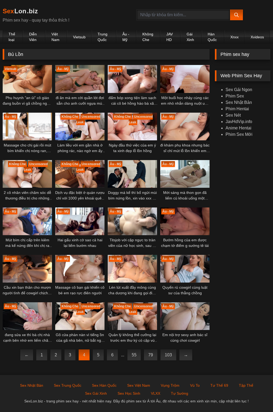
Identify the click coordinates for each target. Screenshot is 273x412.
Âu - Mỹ (125, 37)
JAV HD (169, 37)
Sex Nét (233, 115)
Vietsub (79, 37)
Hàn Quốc (212, 37)
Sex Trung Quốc (67, 385)
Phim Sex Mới (239, 134)
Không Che (147, 37)
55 (134, 355)
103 (168, 355)
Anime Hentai (238, 128)
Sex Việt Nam (138, 385)
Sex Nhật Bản (239, 102)
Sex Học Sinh (129, 393)
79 (150, 355)
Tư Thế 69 (219, 385)
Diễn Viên (33, 37)
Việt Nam (55, 37)
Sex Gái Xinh (96, 393)
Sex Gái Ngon (239, 89)
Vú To (195, 385)
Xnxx (234, 37)
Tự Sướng (179, 393)
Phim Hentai (237, 109)
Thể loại (12, 37)
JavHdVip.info (239, 121)
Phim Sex (235, 96)
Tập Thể (246, 385)
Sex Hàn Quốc (104, 385)
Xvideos (257, 37)
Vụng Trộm (170, 385)
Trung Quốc (102, 37)
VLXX (155, 393)
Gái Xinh (190, 37)
